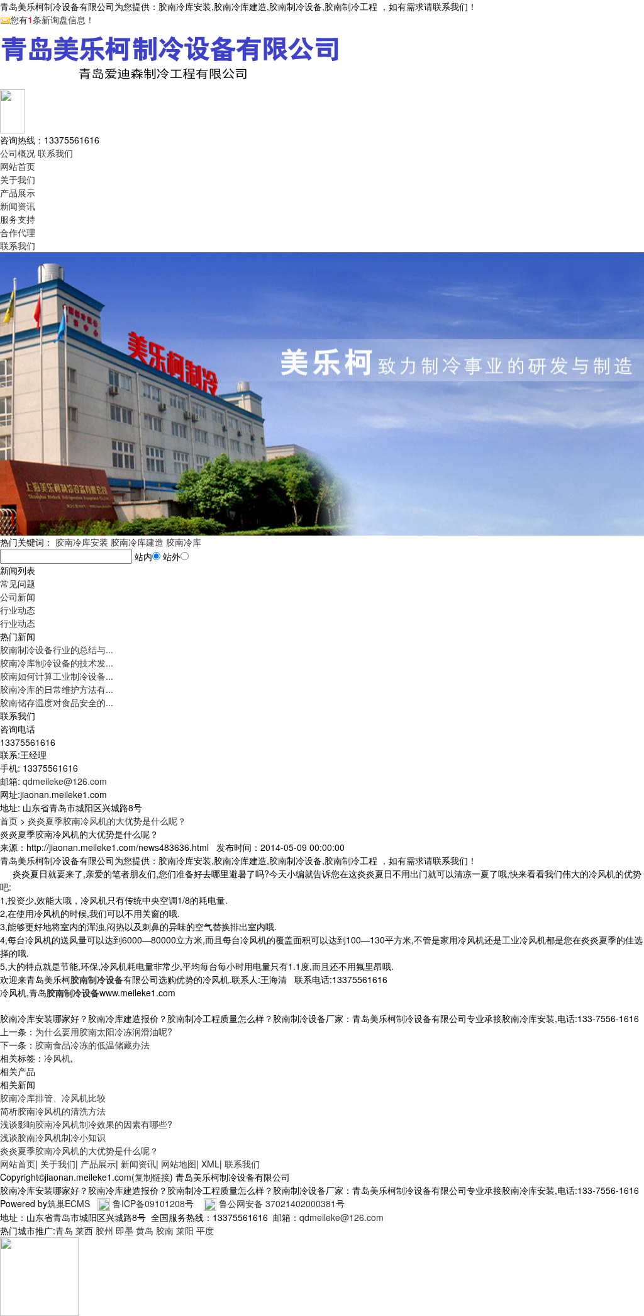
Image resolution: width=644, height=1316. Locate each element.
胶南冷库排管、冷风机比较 (53, 1097)
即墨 (124, 1230)
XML (210, 1163)
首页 (9, 820)
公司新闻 (17, 596)
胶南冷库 (183, 542)
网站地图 (178, 1163)
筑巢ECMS (68, 1203)
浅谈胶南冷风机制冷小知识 (53, 1137)
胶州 (104, 1230)
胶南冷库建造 (137, 542)
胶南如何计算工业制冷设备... (56, 676)
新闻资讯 (17, 206)
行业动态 (17, 610)
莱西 (84, 1230)
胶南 (165, 1230)
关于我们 (17, 179)
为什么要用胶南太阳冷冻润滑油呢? (103, 1031)
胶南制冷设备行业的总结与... (56, 649)
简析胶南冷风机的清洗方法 (53, 1111)
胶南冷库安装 (81, 542)
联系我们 (55, 153)
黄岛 (144, 1230)
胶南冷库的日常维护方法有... (56, 689)
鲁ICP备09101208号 (153, 1203)
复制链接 (152, 1177)
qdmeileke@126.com (65, 781)
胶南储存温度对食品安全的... (56, 702)
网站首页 (17, 166)
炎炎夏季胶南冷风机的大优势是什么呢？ (107, 820)
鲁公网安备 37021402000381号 (282, 1203)
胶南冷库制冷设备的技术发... (56, 662)
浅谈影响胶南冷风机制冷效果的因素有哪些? (86, 1124)
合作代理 (17, 232)
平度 (205, 1230)
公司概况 (17, 153)
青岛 (64, 1230)
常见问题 (17, 583)
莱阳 (185, 1230)
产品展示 (17, 192)
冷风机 (57, 1058)
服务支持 (17, 219)
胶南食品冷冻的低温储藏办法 (92, 1044)
